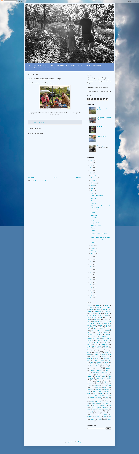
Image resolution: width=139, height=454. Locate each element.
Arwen (99, 307)
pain (95, 393)
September (94, 183)
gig (104, 376)
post (110, 395)
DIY (101, 315)
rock (110, 399)
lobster (89, 386)
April (92, 246)
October (93, 180)
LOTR (95, 325)
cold (34, 123)
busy (96, 350)
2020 (91, 257)
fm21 (93, 368)
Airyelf (68, 442)
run (107, 401)
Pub (105, 332)
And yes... (93, 212)
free (88, 372)
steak (94, 409)
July (92, 188)
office (94, 391)
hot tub (107, 380)
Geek (88, 321)
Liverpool (108, 325)
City (99, 313)
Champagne (98, 311)
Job (99, 323)
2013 (91, 275)
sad (88, 403)
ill (98, 382)
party (101, 393)
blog (106, 342)
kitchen (99, 384)
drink (102, 360)
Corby (106, 313)
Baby (91, 309)
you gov (109, 419)
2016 (91, 267)
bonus (99, 346)
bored (88, 348)
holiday (109, 378)
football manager (96, 370)
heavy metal (100, 378)
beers (88, 342)
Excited (94, 317)
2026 (91, 160)
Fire (107, 317)
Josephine (106, 323)
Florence (97, 319)
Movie (93, 331)
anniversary (90, 338)
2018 (91, 262)
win (110, 416)
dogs (96, 360)
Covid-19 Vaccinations (97, 195)
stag (88, 409)
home (92, 380)
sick (88, 405)
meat (92, 388)
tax (101, 411)
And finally (94, 215)
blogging (89, 344)
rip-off (104, 399)
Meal (107, 327)
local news (97, 386)
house (89, 382)
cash (108, 350)
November (94, 178)
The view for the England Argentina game (104, 118)
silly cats (95, 405)
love (104, 386)
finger (97, 366)
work (99, 418)
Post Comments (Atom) (41, 181)
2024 (91, 165)
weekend (98, 416)
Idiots (92, 323)
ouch (88, 393)
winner (92, 419)
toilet (98, 413)
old (100, 391)
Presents (98, 333)
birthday (96, 342)
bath (108, 338)
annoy (98, 338)
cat (88, 352)
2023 (91, 168)
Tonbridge (108, 334)
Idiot (109, 321)
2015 (91, 269)
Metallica (96, 329)
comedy (94, 356)
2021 (91, 173)
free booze (96, 372)
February (93, 251)
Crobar (89, 315)
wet (105, 416)
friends (37, 123)
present (92, 397)
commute (105, 356)
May (92, 193)
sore (91, 407)
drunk (92, 362)
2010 (91, 282)
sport (98, 407)
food (98, 368)
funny (99, 374)
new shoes (106, 389)
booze (106, 346)
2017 (91, 264)
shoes (107, 403)
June (92, 191)
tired (91, 413)
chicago (96, 354)
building (89, 350)
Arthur (89, 307)
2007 (91, 290)
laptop (106, 384)
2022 (91, 170)
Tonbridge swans (101, 136)
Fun (106, 319)
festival (109, 364)
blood (96, 344)
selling (93, 403)
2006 (91, 293)
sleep (102, 405)
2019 (91, 259)
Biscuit (105, 309)
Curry (94, 315)
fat (103, 364)
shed (98, 403)
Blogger (80, 442)
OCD (107, 331)
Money (109, 329)
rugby (98, 401)
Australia (108, 307)
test (110, 411)
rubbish (92, 401)
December (94, 175)
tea (106, 411)
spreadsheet (106, 407)
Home (55, 177)
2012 (91, 277)
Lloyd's (92, 327)
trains (104, 413)
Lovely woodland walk (97, 240)
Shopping (90, 335)
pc (107, 393)
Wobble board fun (102, 127)
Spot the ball (94, 210)
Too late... (93, 220)
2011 (91, 280)
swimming (90, 411)
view (97, 415)
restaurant (96, 399)
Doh (106, 315)
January (93, 253)
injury (105, 382)
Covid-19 (93, 242)
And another (94, 218)
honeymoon (100, 380)
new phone (98, 389)
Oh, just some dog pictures (102, 108)
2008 (91, 287)
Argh (106, 305)
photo (95, 395)
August (93, 185)
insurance (89, 384)
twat (110, 413)
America (89, 305)
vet (91, 415)
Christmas (108, 311)
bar (103, 338)
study (100, 409)
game (106, 374)
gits (110, 376)
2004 (91, 298)
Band (98, 309)
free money (105, 372)
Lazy (101, 325)
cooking (97, 358)
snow (109, 405)
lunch (109, 385)
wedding (89, 416)
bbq (99, 340)
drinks (109, 360)
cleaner (103, 354)
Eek (88, 317)
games (89, 376)
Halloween (96, 321)
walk (105, 415)
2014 (91, 272)
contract (89, 358)
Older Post (78, 177)
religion (89, 399)
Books (89, 311)
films (91, 366)
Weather (103, 336)
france (106, 370)
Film (100, 317)
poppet (102, 395)
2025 (91, 163)
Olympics (89, 333)
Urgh (94, 337)
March (93, 248)
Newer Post (31, 177)
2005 (91, 295)
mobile (98, 388)
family (97, 364)
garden (98, 376)
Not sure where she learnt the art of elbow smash (100, 206)
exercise (89, 364)
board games (90, 346)
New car (100, 331)
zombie (92, 421)
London (100, 327)
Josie (89, 325)
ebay (106, 362)
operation (106, 391)
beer (105, 340)
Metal (88, 329)
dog (88, 360)
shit (103, 403)
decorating (106, 358)
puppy (100, 397)
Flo (88, 319)
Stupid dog (100, 146)
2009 (91, 285)
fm (110, 366)
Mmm (102, 329)
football (108, 368)
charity (106, 352)
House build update (96, 225)
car (102, 350)
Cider (93, 313)
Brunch (93, 201)
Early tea (93, 198)
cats (96, 352)
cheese (89, 354)
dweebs (99, 362)
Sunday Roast (42, 123)
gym (91, 378)
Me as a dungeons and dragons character (99, 234)
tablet (96, 411)
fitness (104, 366)
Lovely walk (94, 203)
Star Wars (98, 335)
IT (103, 321)
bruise (106, 348)
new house (90, 389)
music (105, 387)
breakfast (97, 348)
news (88, 391)
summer (106, 409)
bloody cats (105, 344)
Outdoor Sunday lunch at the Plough (100, 237)
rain (107, 397)
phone (89, 395)
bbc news (90, 340)
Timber (93, 228)
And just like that (95, 223)
